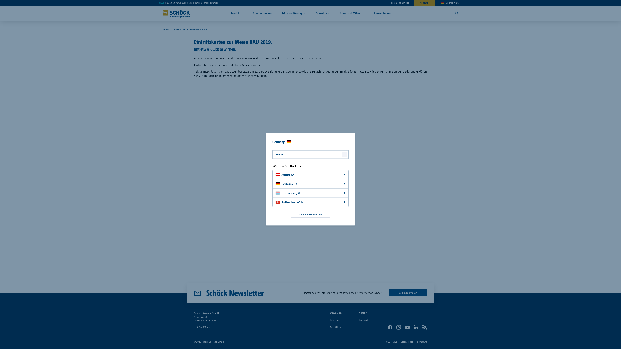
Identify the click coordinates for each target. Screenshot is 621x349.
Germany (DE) (290, 183)
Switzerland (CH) (292, 202)
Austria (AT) (289, 174)
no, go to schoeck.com (310, 214)
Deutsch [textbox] (279, 154)
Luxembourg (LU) (292, 193)
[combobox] (310, 154)
